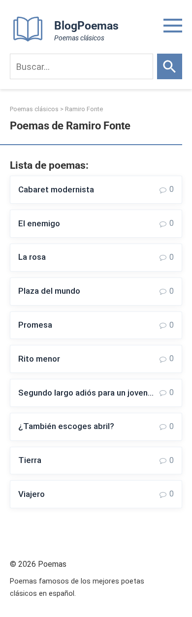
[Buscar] (169, 66)
